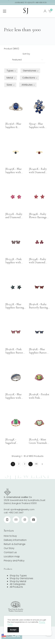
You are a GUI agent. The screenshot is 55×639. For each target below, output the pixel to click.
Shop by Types (18, 575)
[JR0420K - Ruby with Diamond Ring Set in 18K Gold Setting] (39, 152)
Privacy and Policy (14, 560)
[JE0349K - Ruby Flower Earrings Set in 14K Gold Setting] (39, 197)
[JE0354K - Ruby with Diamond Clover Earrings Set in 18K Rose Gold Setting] (39, 242)
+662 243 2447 (16, 512)
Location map (12, 556)
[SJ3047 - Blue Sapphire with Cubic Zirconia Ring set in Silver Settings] (39, 107)
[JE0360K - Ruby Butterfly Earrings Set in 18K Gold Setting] (39, 287)
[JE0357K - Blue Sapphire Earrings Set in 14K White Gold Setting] (15, 287)
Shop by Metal (18, 581)
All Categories (17, 584)
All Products (16, 587)
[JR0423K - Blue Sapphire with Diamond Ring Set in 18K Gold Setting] (15, 152)
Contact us (10, 552)
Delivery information (15, 540)
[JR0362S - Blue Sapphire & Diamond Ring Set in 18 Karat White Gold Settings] (15, 107)
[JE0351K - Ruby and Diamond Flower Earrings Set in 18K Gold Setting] (15, 197)
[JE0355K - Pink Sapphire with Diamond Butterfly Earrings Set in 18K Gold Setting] (15, 242)
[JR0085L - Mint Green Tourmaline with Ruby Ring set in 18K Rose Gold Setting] (39, 423)
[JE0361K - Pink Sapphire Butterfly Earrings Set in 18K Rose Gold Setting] (15, 332)
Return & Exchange (14, 544)
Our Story (9, 548)
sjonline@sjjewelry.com (22, 509)
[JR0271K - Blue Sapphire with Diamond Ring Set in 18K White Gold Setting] (15, 377)
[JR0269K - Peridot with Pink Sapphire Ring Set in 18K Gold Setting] (39, 377)
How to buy (10, 536)
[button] (11, 70)
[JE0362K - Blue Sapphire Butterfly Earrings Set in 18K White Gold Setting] (39, 332)
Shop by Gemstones (21, 578)
